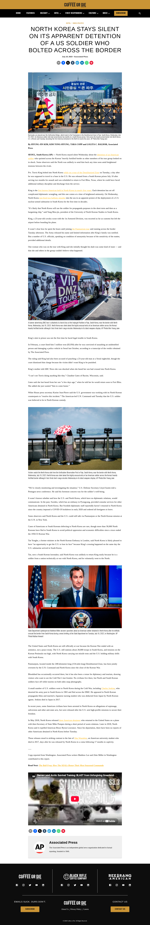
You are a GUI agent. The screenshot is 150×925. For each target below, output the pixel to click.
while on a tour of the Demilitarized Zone (81, 172)
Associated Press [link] (81, 57)
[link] (75, 5)
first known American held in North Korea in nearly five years (64, 190)
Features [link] (30, 13)
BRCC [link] (105, 13)
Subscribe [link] (121, 13)
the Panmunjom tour (81, 229)
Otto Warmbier (80, 738)
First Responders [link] (73, 13)
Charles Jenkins (108, 688)
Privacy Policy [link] (75, 909)
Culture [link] (92, 13)
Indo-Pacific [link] (78, 23)
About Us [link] (65, 909)
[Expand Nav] (48, 13)
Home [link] (18, 13)
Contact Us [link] (120, 909)
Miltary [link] (44, 13)
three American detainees (70, 720)
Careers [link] (86, 909)
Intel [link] (56, 13)
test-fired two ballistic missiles (52, 198)
